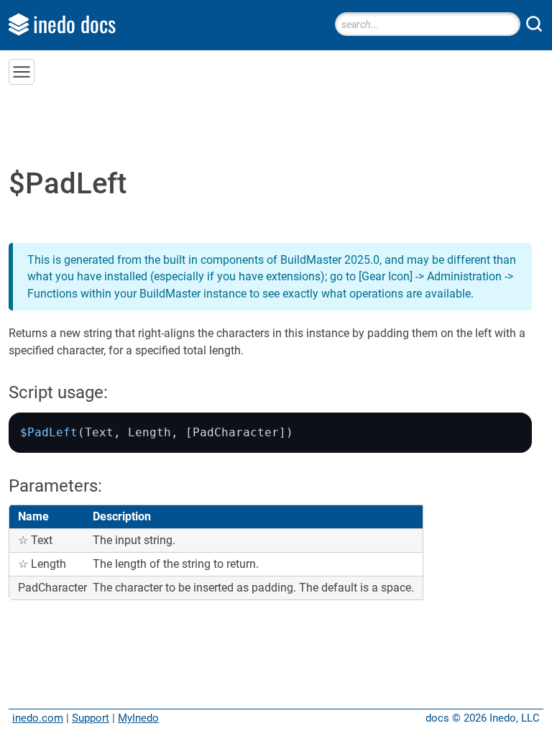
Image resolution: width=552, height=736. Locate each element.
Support (90, 718)
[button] (21, 72)
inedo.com (37, 718)
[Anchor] (120, 391)
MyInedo (138, 718)
